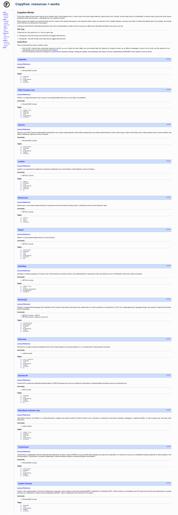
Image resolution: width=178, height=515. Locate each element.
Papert (21, 230)
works (5, 38)
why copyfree (6, 30)
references (6, 36)
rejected (6, 17)
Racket (21, 300)
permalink (168, 59)
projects (6, 46)
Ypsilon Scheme (25, 484)
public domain (6, 27)
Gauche (21, 125)
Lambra (21, 161)
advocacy (6, 42)
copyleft (6, 23)
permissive (7, 25)
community (7, 44)
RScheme (22, 339)
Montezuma (23, 198)
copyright (6, 21)
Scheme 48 (23, 376)
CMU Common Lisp (26, 90)
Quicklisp (22, 266)
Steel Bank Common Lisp (29, 410)
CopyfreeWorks (56, 51)
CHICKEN (22, 60)
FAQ (5, 35)
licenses (6, 16)
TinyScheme (23, 447)
